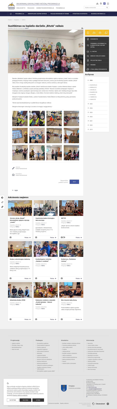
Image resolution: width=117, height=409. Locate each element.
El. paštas (93, 51)
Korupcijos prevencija (93, 363)
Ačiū (74, 182)
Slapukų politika (92, 361)
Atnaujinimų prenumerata (98, 69)
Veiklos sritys (20, 8)
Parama (93, 65)
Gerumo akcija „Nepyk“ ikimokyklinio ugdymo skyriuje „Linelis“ (19, 220)
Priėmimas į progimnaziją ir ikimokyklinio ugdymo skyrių (98, 45)
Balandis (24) (93, 92)
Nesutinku (25, 400)
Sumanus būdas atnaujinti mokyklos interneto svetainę (85, 405)
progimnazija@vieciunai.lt (95, 389)
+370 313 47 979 (92, 387)
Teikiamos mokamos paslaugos (45, 365)
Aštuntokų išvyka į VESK (17, 300)
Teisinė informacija (92, 367)
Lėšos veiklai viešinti (67, 347)
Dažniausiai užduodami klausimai (96, 351)
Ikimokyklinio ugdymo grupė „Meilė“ (46, 371)
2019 (91, 129)
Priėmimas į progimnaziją (94, 357)
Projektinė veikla (95, 60)
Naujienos (16, 19)
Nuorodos (90, 343)
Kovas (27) (93, 94)
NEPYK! (63, 218)
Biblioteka (39, 353)
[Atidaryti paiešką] (107, 7)
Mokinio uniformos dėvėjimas (44, 359)
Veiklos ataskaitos (67, 355)
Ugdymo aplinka (16, 343)
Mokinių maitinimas (42, 361)
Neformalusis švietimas (43, 351)
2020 (91, 125)
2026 (91, 80)
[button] (97, 4)
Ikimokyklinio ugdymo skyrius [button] (37, 13)
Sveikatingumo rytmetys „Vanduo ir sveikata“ (43, 260)
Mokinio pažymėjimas (42, 357)
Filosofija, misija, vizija (17, 345)
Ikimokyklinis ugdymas (42, 343)
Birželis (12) (93, 87)
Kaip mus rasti (15, 349)
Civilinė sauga (91, 365)
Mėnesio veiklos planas (97, 56)
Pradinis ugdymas (41, 347)
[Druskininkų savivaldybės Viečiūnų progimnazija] (11, 5)
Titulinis (10, 19)
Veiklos (23, 19)
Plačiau (27, 237)
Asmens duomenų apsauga (94, 347)
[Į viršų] (108, 404)
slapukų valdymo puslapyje (20, 395)
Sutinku (38, 400)
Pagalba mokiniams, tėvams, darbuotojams (44, 368)
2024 (91, 108)
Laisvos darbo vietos (93, 345)
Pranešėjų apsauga (92, 353)
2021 (91, 121)
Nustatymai (13, 400)
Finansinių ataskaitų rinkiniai (69, 345)
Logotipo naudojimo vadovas (95, 359)
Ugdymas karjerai (41, 355)
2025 (91, 104)
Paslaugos (30, 8)
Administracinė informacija (45, 8)
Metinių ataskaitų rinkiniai (68, 359)
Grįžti (16, 190)
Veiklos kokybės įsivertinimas (69, 357)
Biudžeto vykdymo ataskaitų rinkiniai (71, 343)
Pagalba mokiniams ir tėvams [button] (59, 13)
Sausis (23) (93, 99)
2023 (91, 112)
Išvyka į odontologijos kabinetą (20, 259)
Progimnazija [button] (19, 13)
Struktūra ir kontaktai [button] (80, 13)
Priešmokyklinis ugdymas (43, 345)
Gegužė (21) (93, 89)
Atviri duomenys (92, 369)
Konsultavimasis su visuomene (95, 349)
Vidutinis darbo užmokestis (69, 363)
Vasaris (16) (93, 97)
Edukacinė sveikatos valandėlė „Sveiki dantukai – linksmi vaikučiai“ (45, 302)
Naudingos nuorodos (93, 355)
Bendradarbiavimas (16, 347)
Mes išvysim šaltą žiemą (69, 300)
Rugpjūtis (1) (93, 85)
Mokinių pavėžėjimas (42, 363)
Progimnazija (60, 8)
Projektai (64, 349)
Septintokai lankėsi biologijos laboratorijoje (45, 219)
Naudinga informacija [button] (98, 13)
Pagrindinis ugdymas (42, 349)
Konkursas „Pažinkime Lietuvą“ (68, 260)
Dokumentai (94, 39)
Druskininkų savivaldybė (75, 388)
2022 (91, 116)
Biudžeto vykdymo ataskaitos (69, 353)
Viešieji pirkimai (66, 351)
